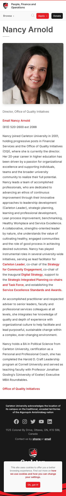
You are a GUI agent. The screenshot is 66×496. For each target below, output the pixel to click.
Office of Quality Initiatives (21, 388)
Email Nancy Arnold (16, 120)
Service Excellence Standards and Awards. (32, 290)
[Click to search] (32, 16)
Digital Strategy (32, 274)
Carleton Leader (14, 264)
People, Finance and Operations (23, 6)
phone (37, 438)
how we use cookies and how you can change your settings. (33, 473)
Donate (57, 15)
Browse (7, 15)
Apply (41, 15)
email (48, 438)
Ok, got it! (33, 484)
